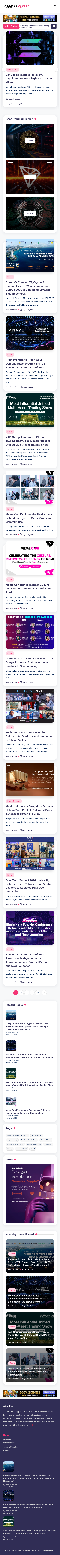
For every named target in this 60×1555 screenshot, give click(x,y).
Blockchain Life (37, 1135)
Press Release (13, 801)
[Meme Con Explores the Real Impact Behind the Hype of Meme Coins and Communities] (11, 1101)
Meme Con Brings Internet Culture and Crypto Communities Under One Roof (29, 588)
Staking (9, 1149)
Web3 (33, 1149)
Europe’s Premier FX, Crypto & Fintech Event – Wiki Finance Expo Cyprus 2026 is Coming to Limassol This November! (28, 1027)
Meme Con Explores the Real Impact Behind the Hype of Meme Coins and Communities (29, 518)
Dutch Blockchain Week (29, 1140)
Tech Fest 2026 (22, 1149)
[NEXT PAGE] (44, 992)
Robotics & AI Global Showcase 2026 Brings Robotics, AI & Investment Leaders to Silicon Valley (29, 662)
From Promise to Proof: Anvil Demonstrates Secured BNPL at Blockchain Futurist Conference (26, 363)
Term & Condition (11, 1447)
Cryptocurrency (12, 1140)
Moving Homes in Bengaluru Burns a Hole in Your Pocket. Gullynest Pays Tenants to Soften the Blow (29, 810)
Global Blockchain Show (15, 1144)
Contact (6, 1451)
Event (10, 277)
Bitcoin (30, 140)
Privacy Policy (9, 1443)
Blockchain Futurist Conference (17, 1135)
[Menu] (55, 6)
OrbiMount (48, 1144)
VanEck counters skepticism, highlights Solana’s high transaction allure (29, 78)
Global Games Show (34, 1144)
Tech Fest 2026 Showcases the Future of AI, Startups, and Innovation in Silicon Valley (29, 736)
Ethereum (30, 177)
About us (7, 1439)
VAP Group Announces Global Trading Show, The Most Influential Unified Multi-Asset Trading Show (28, 441)
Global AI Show (46, 1140)
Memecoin (30, 213)
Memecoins (12, 69)
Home (6, 1435)
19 (38, 992)
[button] (13, 99)
